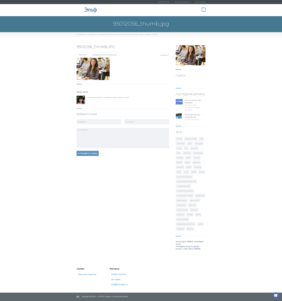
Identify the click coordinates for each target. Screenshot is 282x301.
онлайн (190, 214)
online (188, 158)
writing (201, 172)
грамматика (181, 205)
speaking (196, 162)
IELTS (178, 153)
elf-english (198, 143)
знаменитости (182, 210)
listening (180, 158)
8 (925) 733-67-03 (163, 2)
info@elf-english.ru (119, 284)
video (186, 172)
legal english (198, 153)
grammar (194, 148)
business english (191, 139)
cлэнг (190, 143)
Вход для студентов (182, 2)
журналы (192, 205)
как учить (194, 210)
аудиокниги (200, 196)
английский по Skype (184, 196)
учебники (180, 229)
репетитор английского (186, 224)
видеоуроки (194, 200)
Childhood (180, 143)
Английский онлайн (192, 107)
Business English (191, 105)
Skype (187, 162)
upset (179, 172)
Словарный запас (183, 186)
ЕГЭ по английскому (184, 177)
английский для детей (185, 191)
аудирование (182, 200)
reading (196, 158)
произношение (182, 219)
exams (179, 148)
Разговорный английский (186, 181)
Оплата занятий (199, 2)
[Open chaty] (276, 295)
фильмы (190, 229)
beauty (179, 139)
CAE (201, 139)
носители (180, 214)
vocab (194, 172)
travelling (197, 167)
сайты (200, 224)
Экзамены (188, 110)
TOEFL (188, 167)
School (179, 162)
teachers (180, 167)
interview (187, 153)
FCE (186, 148)
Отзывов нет (164, 55)
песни (198, 214)
